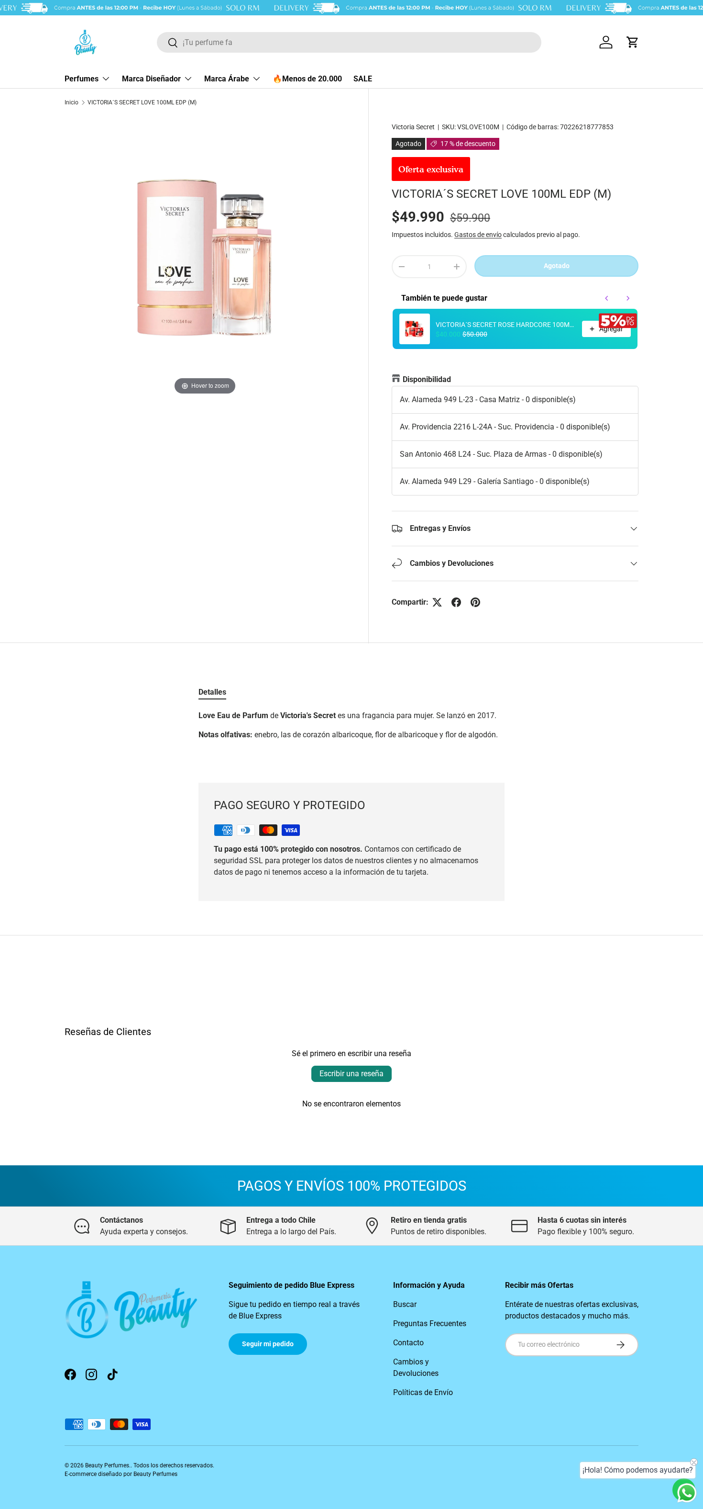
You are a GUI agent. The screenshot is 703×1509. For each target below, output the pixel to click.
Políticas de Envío (423, 1392)
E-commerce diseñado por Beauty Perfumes (121, 1474)
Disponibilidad (427, 379)
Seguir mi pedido (268, 1344)
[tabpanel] (351, 735)
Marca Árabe (226, 78)
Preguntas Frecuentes (429, 1323)
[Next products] (627, 298)
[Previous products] (606, 298)
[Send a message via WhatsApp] (687, 1493)
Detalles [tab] (212, 692)
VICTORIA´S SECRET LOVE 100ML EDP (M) (142, 102)
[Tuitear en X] (437, 602)
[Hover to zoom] (205, 256)
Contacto (408, 1342)
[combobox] (349, 42)
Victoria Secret (413, 127)
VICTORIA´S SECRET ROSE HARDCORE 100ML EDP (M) (506, 324)
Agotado (557, 266)
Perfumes (82, 78)
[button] (632, 42)
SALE (362, 78)
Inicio (71, 102)
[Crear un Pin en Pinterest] (475, 602)
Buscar (405, 1304)
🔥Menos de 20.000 (307, 78)
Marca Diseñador (151, 78)
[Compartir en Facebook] (456, 602)
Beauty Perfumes (107, 1465)
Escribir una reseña (351, 1073)
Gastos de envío (478, 234)
